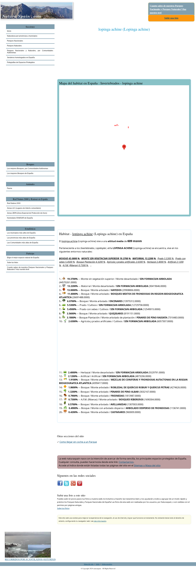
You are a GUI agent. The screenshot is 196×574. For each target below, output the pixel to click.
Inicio (9, 31)
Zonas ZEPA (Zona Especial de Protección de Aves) (27, 213)
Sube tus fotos (63, 508)
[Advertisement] (124, 57)
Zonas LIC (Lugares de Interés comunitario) (24, 208)
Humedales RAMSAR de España (20, 218)
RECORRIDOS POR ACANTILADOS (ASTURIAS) (30, 559)
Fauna (9, 188)
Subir (98, 564)
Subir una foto (171, 18)
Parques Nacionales (15, 41)
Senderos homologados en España (21, 57)
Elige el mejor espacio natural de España (23, 258)
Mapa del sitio (89, 564)
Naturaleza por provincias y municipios (22, 36)
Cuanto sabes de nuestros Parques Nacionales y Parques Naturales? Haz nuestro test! (168, 9)
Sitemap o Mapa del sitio (147, 465)
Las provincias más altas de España (21, 238)
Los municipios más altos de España (21, 233)
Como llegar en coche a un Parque (78, 441)
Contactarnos (126, 462)
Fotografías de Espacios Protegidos (21, 62)
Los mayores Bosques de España (20, 173)
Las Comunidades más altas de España (22, 243)
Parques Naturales (14, 46)
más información (100, 521)
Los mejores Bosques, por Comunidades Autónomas (27, 168)
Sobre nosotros (107, 564)
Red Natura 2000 (14, 203)
